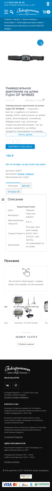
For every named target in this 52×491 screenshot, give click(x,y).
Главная (7, 19)
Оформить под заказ (20, 146)
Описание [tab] (13, 185)
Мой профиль (48, 4)
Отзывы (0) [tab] (14, 191)
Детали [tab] (26, 185)
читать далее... (26, 134)
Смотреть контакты (11, 462)
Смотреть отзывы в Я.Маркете (16, 397)
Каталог (17, 19)
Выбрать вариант (27, 344)
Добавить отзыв (33, 100)
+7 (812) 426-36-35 (15, 2)
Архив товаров (26, 174)
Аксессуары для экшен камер (30, 22)
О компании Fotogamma (13, 437)
